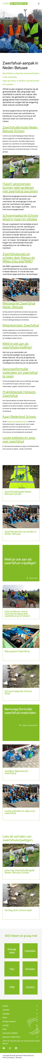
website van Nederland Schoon (17, 421)
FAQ (12, 987)
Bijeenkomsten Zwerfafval (21, 325)
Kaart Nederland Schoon (19, 416)
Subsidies (30, 951)
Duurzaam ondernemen (11, 1037)
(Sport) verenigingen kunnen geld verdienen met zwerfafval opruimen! (20, 187)
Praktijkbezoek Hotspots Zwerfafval (19, 394)
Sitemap (19, 1057)
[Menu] (38, 3)
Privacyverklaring (8, 1057)
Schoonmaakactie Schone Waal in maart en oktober (20, 217)
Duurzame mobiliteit (10, 1033)
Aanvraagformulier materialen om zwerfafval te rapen (20, 372)
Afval (5, 1029)
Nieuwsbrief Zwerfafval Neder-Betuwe (19, 305)
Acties (5, 1017)
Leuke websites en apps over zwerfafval (19, 439)
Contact (30, 987)
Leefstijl (5, 1025)
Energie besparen (9, 1021)
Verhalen (30, 969)
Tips (12, 969)
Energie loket (12, 950)
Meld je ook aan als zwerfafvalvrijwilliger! (17, 345)
